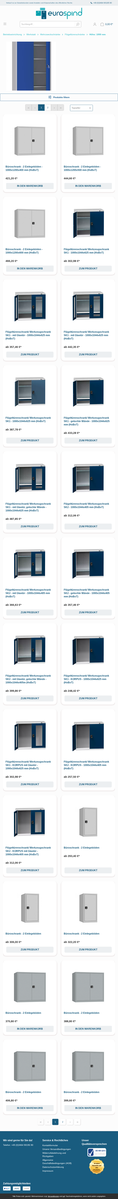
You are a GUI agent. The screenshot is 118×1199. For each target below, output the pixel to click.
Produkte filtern (61, 97)
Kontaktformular (50, 1145)
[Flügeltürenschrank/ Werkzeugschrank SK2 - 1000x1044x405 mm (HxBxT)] (88, 478)
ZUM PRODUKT (88, 268)
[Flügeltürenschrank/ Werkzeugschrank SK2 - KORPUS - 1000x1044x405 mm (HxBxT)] (88, 736)
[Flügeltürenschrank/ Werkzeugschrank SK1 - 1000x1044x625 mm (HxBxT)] (88, 223)
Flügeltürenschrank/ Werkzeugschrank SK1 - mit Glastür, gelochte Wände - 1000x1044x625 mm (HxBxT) (28, 507)
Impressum (47, 1171)
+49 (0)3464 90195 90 (102, 3)
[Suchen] (77, 24)
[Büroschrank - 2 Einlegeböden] (88, 822)
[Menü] (6, 24)
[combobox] (47, 24)
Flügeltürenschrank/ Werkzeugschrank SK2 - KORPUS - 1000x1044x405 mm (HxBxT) (86, 765)
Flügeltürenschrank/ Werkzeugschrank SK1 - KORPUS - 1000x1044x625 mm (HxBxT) (86, 679)
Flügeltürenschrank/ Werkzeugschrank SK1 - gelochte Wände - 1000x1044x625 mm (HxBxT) (87, 421)
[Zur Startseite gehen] (59, 13)
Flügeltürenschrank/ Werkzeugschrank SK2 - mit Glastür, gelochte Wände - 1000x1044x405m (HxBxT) (28, 679)
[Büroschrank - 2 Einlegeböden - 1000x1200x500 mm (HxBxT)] (88, 141)
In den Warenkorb (30, 186)
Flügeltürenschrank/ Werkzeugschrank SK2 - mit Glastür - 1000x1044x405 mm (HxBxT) (28, 593)
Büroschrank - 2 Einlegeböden (81, 847)
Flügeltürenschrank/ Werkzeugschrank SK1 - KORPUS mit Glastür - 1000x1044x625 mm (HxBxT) (28, 765)
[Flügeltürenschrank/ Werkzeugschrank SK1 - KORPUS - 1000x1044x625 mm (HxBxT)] (88, 650)
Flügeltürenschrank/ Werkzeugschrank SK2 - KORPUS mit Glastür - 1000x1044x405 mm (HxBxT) (28, 851)
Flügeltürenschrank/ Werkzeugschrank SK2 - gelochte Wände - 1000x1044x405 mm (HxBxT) (87, 593)
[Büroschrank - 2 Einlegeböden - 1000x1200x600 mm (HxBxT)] (30, 223)
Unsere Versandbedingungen (56, 1149)
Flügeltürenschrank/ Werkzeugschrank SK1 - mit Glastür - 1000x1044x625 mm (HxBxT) (28, 335)
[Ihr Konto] (94, 24)
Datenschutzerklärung (53, 1167)
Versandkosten (53, 1196)
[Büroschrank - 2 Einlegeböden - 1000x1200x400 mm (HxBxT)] (30, 141)
